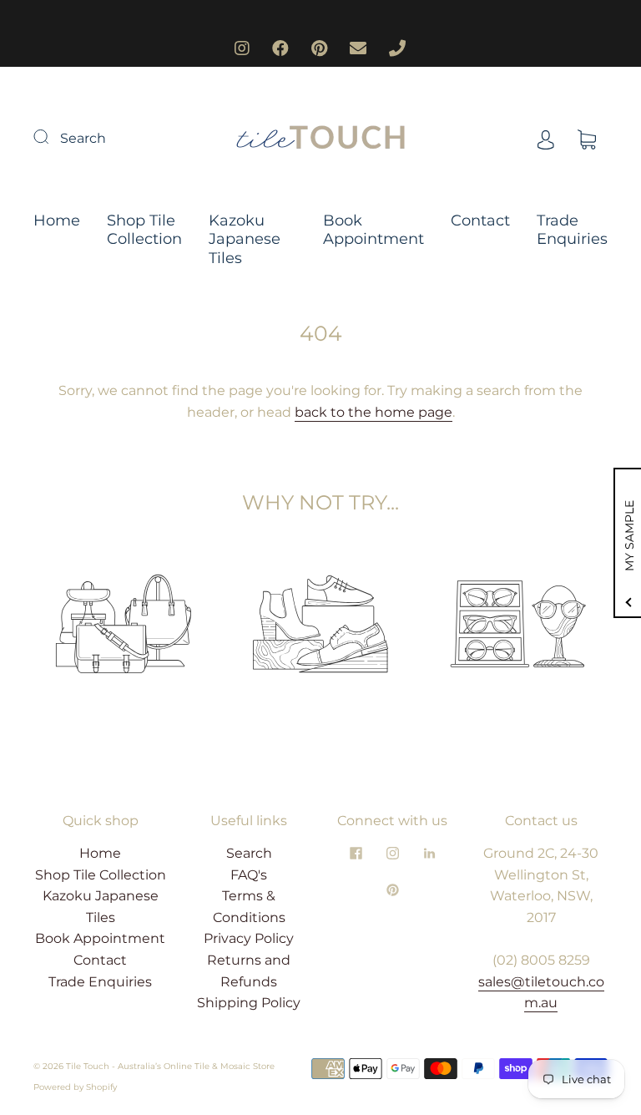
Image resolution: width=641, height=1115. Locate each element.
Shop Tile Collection (144, 230)
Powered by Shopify (75, 1087)
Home (56, 220)
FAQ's (248, 875)
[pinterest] (392, 889)
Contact (480, 220)
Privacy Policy (249, 938)
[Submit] (51, 136)
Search (83, 138)
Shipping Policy (248, 1003)
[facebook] (355, 852)
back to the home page (373, 412)
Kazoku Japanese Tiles (244, 239)
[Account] (546, 138)
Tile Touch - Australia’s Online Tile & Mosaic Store (170, 1066)
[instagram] (392, 852)
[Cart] (587, 138)
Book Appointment (373, 230)
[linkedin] (429, 852)
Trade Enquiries (572, 230)
